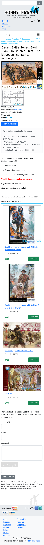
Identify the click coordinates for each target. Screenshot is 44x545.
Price (3, 118)
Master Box (26, 39)
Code (3, 107)
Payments (7, 525)
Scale (3, 115)
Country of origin (8, 112)
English (5, 21)
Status (4, 120)
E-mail (4, 432)
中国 (4, 29)
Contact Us (21, 519)
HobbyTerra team (33, 541)
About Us (20, 522)
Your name (5, 422)
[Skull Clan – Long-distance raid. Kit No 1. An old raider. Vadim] (22, 225)
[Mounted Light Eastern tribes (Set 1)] (22, 334)
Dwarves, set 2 (10, 394)
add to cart (34, 259)
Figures (8, 39)
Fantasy (16, 39)
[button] (29, 20)
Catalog (6, 34)
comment (5, 443)
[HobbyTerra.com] (22, 10)
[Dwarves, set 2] (22, 378)
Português (6, 26)
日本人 (5, 24)
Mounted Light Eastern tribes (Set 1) (19, 351)
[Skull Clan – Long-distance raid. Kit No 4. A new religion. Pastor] (22, 283)
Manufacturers (7, 110)
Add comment (8, 477)
